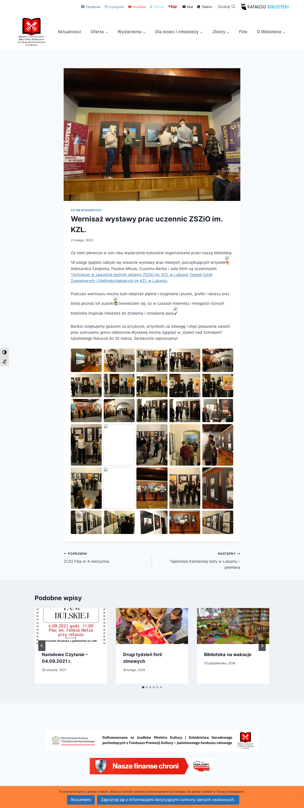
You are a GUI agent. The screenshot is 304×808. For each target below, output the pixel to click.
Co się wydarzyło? (86, 210)
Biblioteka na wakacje (227, 654)
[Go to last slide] (41, 645)
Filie (243, 31)
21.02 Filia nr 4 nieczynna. (87, 558)
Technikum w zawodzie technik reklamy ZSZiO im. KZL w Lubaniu (129, 274)
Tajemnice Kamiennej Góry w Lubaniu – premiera (205, 561)
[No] (298, 797)
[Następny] (262, 645)
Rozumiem (81, 799)
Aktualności (69, 31)
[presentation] (71, 626)
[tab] (143, 687)
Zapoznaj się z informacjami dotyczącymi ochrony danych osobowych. (168, 799)
